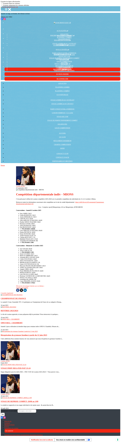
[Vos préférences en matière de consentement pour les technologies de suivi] (117, 439)
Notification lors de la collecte (42, 440)
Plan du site (8, 421)
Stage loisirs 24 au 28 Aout (62, 104)
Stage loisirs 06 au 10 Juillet (64, 43)
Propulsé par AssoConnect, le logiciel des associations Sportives (24, 435)
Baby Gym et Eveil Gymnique (64, 53)
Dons (62, 148)
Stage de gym (64, 56)
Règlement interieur (64, 66)
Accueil (64, 62)
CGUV (7, 426)
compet (18, 288)
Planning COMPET (64, 37)
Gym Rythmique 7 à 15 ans (62, 113)
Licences (7, 423)
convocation (24, 288)
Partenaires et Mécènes (64, 70)
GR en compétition (64, 61)
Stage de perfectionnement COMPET (62, 120)
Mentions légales (10, 425)
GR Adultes (62, 124)
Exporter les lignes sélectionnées (10, 1)
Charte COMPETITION (62, 144)
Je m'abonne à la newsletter (9, 411)
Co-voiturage (62, 95)
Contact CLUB (64, 67)
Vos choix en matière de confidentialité (70, 440)
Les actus (64, 34)
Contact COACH (62, 157)
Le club (62, 137)
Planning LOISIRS (62, 87)
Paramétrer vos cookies (11, 428)
